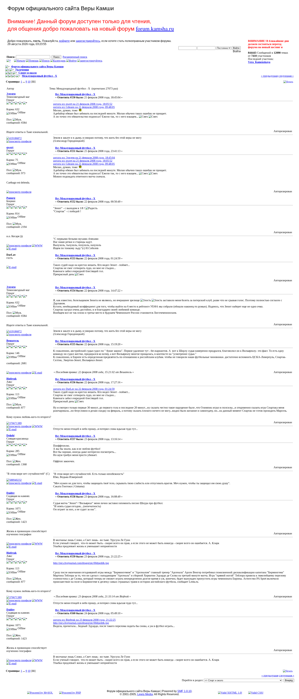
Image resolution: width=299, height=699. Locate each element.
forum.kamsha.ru (155, 28)
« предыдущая (269, 75)
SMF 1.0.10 (184, 691)
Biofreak (11, 378)
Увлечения (22, 69)
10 (29, 81)
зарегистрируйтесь (88, 40)
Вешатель (12, 340)
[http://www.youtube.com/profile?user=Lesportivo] (37, 426)
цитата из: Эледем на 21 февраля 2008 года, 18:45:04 (84, 157)
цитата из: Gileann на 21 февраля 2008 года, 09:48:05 (84, 107)
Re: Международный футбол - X (75, 94)
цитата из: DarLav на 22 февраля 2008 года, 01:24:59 (84, 388)
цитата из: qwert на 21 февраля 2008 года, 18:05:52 (82, 103)
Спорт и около (28, 72)
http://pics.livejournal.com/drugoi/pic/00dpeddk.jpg (81, 563)
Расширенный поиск (75, 56)
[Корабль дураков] (37, 245)
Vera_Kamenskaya (259, 62)
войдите (64, 40)
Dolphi (10, 435)
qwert (9, 147)
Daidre (10, 492)
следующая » (286, 75)
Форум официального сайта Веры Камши (37, 66)
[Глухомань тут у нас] (37, 543)
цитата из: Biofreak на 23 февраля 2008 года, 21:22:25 (84, 619)
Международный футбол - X (39, 75)
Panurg (10, 197)
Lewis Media (145, 694)
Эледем (11, 93)
